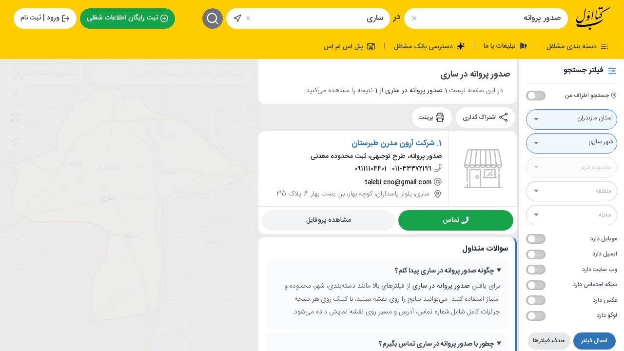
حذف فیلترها (549, 341)
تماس (451, 220)
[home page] (593, 18)
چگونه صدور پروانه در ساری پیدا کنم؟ (444, 271)
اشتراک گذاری (480, 117)
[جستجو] (212, 18)
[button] (15, 142)
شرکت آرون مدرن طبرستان (392, 143)
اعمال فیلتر (594, 341)
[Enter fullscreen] (15, 117)
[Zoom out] (15, 93)
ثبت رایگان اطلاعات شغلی (122, 18)
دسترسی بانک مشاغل (424, 46)
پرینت (427, 117)
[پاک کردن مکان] (248, 18)
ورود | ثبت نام (39, 18)
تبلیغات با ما (501, 46)
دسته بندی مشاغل (572, 46)
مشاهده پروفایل (328, 220)
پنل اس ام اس (344, 46)
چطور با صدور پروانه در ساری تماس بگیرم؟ (436, 344)
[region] (129, 205)
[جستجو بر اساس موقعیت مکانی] (237, 18)
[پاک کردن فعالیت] (414, 18)
